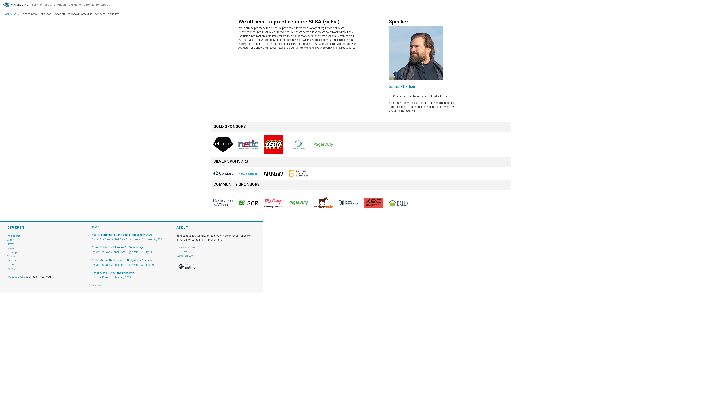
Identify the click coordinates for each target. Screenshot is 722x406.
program (73, 14)
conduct (113, 14)
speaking (75, 4)
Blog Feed (97, 285)
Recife (10, 264)
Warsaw (11, 256)
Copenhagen (12, 14)
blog (47, 4)
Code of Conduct (184, 255)
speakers (86, 14)
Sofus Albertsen (402, 86)
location (59, 14)
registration (31, 14)
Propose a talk (16, 276)
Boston (10, 243)
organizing (91, 4)
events (37, 4)
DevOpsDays (19, 4)
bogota (10, 248)
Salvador (11, 260)
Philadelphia (13, 235)
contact (100, 14)
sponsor (60, 4)
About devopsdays (186, 247)
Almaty (10, 239)
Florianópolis (13, 252)
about (105, 4)
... (390, 117)
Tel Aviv (11, 268)
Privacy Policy (183, 251)
